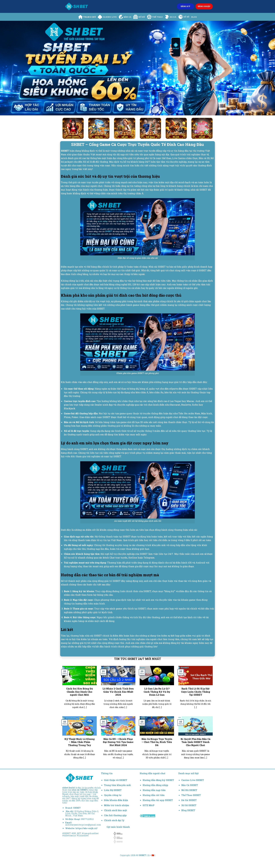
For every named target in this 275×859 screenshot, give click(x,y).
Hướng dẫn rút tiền (154, 795)
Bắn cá (127, 17)
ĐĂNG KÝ (185, 6)
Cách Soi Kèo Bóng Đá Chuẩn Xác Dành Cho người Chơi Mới (79, 691)
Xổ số (186, 17)
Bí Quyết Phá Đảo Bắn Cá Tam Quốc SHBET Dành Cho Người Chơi (195, 742)
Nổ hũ (141, 17)
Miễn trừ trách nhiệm (116, 805)
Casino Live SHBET (192, 780)
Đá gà (173, 17)
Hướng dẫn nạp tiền (154, 790)
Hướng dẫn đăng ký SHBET (158, 780)
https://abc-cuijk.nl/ (86, 828)
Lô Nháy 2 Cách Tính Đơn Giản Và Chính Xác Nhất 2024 (118, 691)
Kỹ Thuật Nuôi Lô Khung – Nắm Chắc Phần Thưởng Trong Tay (79, 742)
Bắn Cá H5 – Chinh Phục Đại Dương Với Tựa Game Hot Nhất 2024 (118, 742)
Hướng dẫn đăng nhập (155, 785)
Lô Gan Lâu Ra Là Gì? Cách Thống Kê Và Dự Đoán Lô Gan (157, 691)
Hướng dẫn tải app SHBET (158, 800)
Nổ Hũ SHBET (189, 790)
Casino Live (110, 17)
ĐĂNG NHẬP (204, 6)
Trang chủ (89, 17)
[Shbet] (76, 6)
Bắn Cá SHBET (190, 785)
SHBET (77, 807)
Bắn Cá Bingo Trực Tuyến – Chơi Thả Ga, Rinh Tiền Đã (157, 742)
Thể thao (157, 17)
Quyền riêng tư (112, 795)
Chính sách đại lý (114, 820)
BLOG (194, 17)
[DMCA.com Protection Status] (147, 815)
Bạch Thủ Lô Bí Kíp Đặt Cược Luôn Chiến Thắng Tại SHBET (195, 691)
